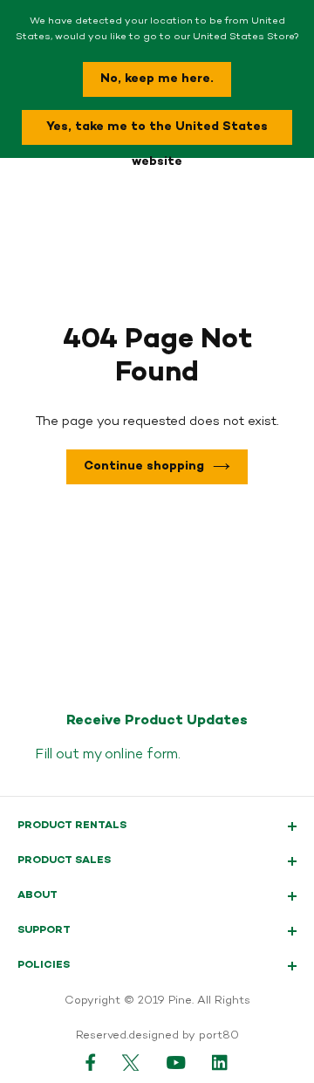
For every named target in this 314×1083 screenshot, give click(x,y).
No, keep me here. (157, 79)
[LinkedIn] (220, 1062)
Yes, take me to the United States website (157, 132)
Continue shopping (144, 466)
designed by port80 (183, 1036)
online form (141, 754)
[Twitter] (131, 1062)
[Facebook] (90, 1062)
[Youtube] (176, 1062)
